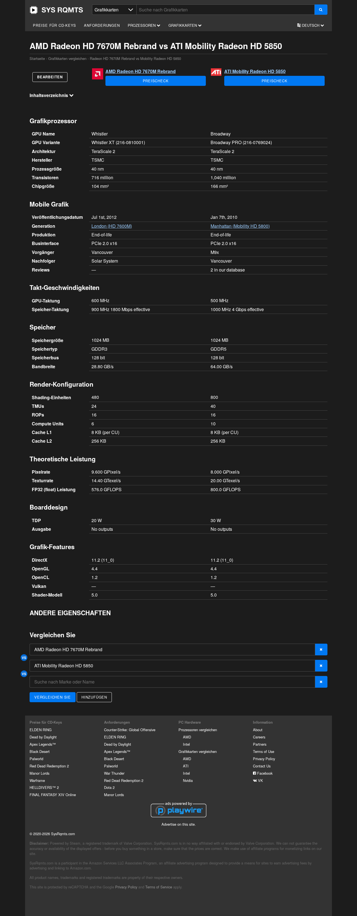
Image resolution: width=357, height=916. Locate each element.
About (257, 729)
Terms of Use (263, 751)
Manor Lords (39, 773)
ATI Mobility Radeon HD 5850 (255, 71)
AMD (187, 737)
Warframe (37, 780)
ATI (186, 766)
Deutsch (310, 25)
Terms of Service (158, 887)
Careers (259, 737)
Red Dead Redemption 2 (49, 766)
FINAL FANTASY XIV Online (53, 794)
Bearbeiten (50, 76)
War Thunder (114, 773)
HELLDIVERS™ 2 (44, 787)
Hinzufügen (94, 697)
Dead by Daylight (43, 737)
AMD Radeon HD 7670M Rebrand (140, 71)
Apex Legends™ (43, 744)
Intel (186, 744)
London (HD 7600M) (111, 226)
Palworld (36, 758)
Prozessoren (142, 25)
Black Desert (40, 751)
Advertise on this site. (178, 824)
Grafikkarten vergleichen (67, 58)
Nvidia (188, 780)
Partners (259, 744)
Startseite (56, 10)
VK (260, 780)
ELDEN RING (41, 729)
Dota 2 (109, 787)
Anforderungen (102, 25)
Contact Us (262, 766)
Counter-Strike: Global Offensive (129, 729)
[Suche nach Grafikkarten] (320, 9)
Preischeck (156, 80)
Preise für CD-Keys (54, 25)
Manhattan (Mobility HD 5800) (240, 226)
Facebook (264, 773)
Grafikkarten (183, 25)
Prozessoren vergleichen (197, 729)
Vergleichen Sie (52, 697)
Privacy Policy (264, 758)
